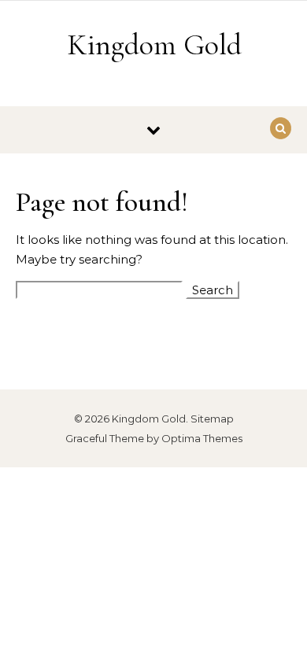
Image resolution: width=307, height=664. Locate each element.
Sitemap (212, 418)
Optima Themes (201, 438)
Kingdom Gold (154, 45)
